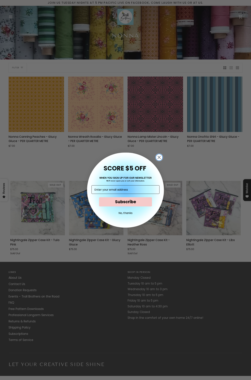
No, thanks (125, 213)
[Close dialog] (159, 157)
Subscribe (125, 202)
